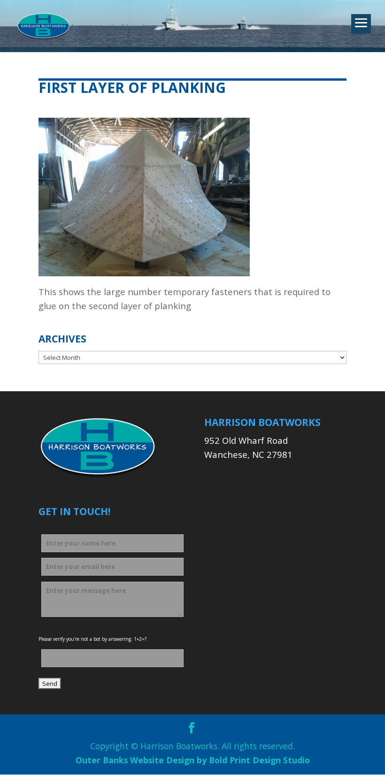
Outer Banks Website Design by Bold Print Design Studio (193, 760)
